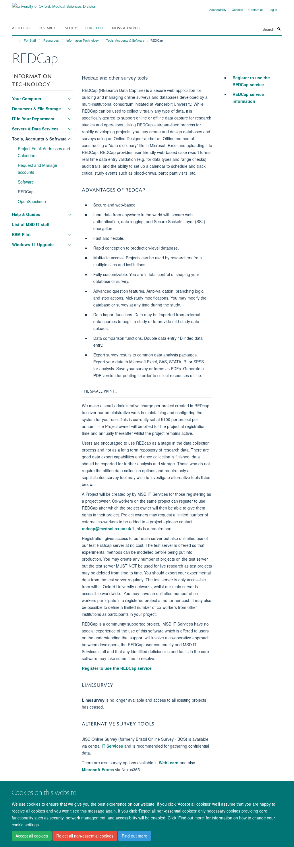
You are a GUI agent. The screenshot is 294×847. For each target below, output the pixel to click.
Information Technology (82, 40)
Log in (273, 9)
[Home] (17, 40)
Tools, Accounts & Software (125, 40)
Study (71, 27)
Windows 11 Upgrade (33, 244)
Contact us (256, 9)
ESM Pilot (21, 234)
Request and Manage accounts (37, 168)
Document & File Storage (36, 108)
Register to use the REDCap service (117, 668)
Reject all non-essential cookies (84, 836)
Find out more (134, 836)
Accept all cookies (32, 836)
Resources (51, 40)
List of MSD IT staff (30, 224)
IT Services (112, 746)
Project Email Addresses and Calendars (44, 152)
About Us (21, 27)
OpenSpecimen (32, 201)
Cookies (237, 9)
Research (47, 27)
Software (26, 182)
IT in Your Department (33, 118)
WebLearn (169, 762)
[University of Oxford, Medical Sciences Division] (54, 4)
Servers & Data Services (35, 129)
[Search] (279, 29)
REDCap (26, 191)
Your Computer (26, 98)
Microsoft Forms (98, 769)
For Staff (94, 27)
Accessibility (218, 9)
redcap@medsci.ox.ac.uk (106, 528)
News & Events (126, 27)
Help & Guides (26, 214)
